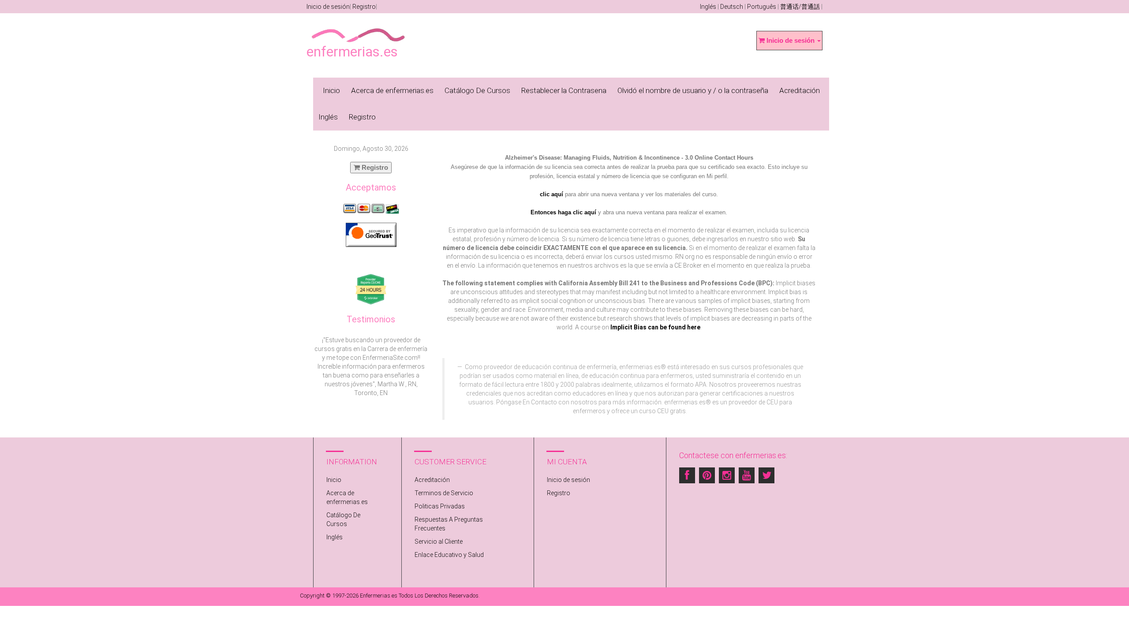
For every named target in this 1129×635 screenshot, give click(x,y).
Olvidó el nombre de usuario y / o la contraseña (692, 90)
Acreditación (799, 90)
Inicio (331, 90)
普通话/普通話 (800, 6)
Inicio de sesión (328, 6)
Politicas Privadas (440, 506)
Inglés (708, 6)
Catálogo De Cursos (477, 90)
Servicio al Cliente (439, 541)
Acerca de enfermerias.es (392, 90)
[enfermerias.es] (359, 29)
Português (761, 6)
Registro (364, 6)
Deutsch (731, 6)
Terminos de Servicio (444, 493)
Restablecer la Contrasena (563, 90)
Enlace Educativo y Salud (449, 554)
